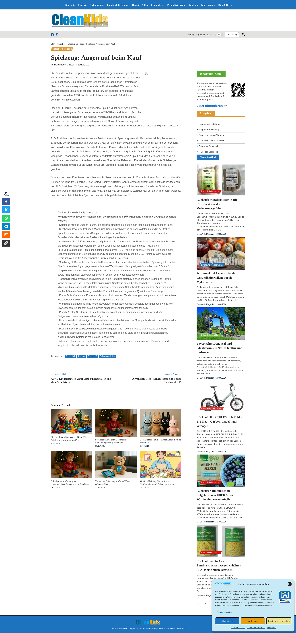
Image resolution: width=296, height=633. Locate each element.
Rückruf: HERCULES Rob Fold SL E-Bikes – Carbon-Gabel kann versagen (221, 421)
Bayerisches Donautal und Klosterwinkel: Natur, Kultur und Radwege (219, 348)
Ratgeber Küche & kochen (211, 140)
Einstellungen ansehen (279, 621)
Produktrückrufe (176, 5)
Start (53, 44)
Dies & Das (224, 5)
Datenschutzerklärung (256, 628)
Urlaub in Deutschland (210, 335)
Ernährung (205, 265)
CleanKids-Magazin (65, 64)
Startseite (70, 5)
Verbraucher (218, 265)
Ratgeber (193, 5)
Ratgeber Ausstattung (209, 124)
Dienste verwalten (224, 612)
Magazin (82, 5)
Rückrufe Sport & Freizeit (211, 409)
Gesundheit (70, 356)
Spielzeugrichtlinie (107, 356)
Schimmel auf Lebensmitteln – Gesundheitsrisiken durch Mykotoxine (217, 278)
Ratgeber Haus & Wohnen (211, 135)
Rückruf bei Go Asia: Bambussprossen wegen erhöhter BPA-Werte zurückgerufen (219, 565)
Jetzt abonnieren (210, 106)
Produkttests (157, 5)
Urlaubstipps (97, 5)
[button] (289, 584)
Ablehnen (253, 621)
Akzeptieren (227, 621)
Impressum (271, 628)
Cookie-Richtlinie (238, 628)
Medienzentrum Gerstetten (173, 628)
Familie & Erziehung (118, 5)
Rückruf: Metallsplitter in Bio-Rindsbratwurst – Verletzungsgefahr (218, 204)
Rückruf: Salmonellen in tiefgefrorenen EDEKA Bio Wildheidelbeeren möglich (215, 495)
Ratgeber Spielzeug (75, 44)
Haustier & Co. (140, 5)
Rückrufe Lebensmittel (210, 191)
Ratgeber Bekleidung (209, 129)
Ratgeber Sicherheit (208, 146)
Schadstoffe (93, 356)
